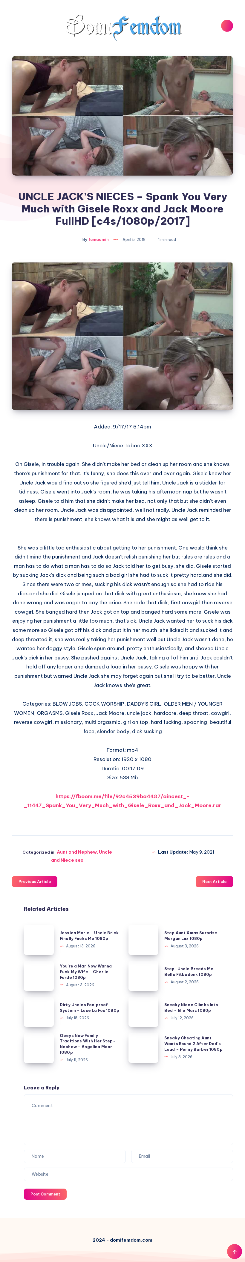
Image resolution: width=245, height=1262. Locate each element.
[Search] (227, 26)
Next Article (214, 881)
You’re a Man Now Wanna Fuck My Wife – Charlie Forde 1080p (86, 972)
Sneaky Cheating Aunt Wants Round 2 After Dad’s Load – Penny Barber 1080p (193, 1043)
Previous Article (35, 881)
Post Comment (45, 1194)
